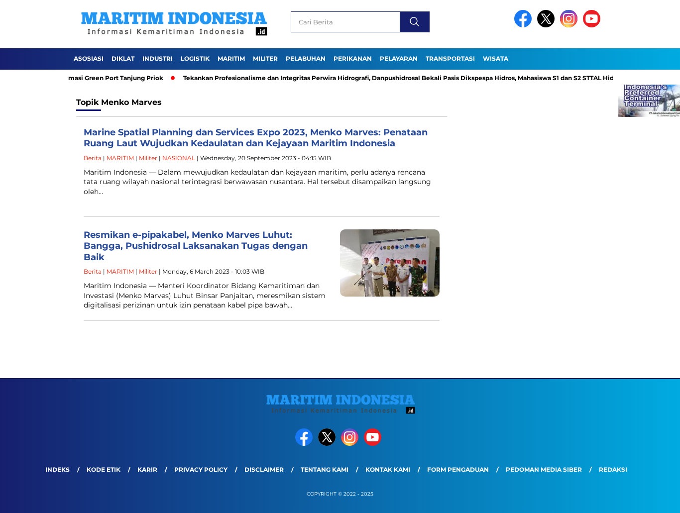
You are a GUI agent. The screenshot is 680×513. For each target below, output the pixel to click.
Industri (157, 58)
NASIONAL (178, 158)
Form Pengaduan (458, 469)
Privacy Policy (200, 469)
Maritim (231, 58)
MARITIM (120, 158)
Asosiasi (89, 58)
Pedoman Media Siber (544, 469)
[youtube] (593, 25)
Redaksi (613, 469)
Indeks (57, 469)
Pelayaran (399, 58)
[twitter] (547, 25)
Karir (147, 469)
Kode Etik (103, 469)
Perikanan (353, 58)
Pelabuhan (306, 58)
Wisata (495, 58)
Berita (93, 158)
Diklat (123, 58)
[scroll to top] (651, 498)
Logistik (195, 58)
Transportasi (450, 58)
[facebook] (524, 25)
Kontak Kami (387, 469)
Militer (265, 58)
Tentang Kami (324, 469)
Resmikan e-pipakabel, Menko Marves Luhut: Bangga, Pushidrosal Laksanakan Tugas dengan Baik (196, 246)
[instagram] (570, 25)
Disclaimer (264, 469)
